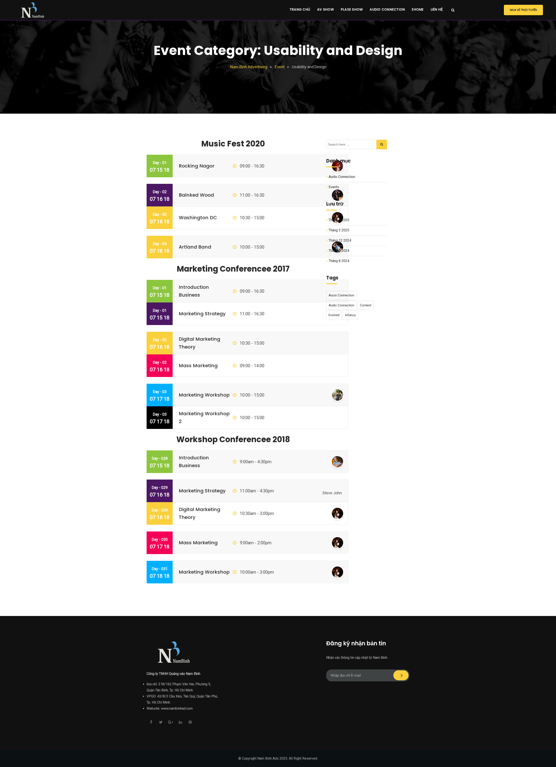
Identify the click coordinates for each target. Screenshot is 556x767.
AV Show (325, 9)
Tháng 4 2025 (339, 220)
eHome (418, 9)
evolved (334, 315)
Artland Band (195, 247)
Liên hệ (437, 9)
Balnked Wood (196, 195)
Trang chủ (300, 9)
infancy (350, 315)
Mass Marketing (198, 365)
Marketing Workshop (204, 395)
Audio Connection (387, 9)
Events (334, 187)
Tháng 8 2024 (339, 261)
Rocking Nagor (196, 166)
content (365, 305)
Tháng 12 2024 (340, 240)
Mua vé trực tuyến (523, 10)
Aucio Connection (341, 295)
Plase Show (352, 9)
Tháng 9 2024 (339, 251)
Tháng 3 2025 (339, 230)
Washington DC (198, 217)
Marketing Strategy (202, 313)
